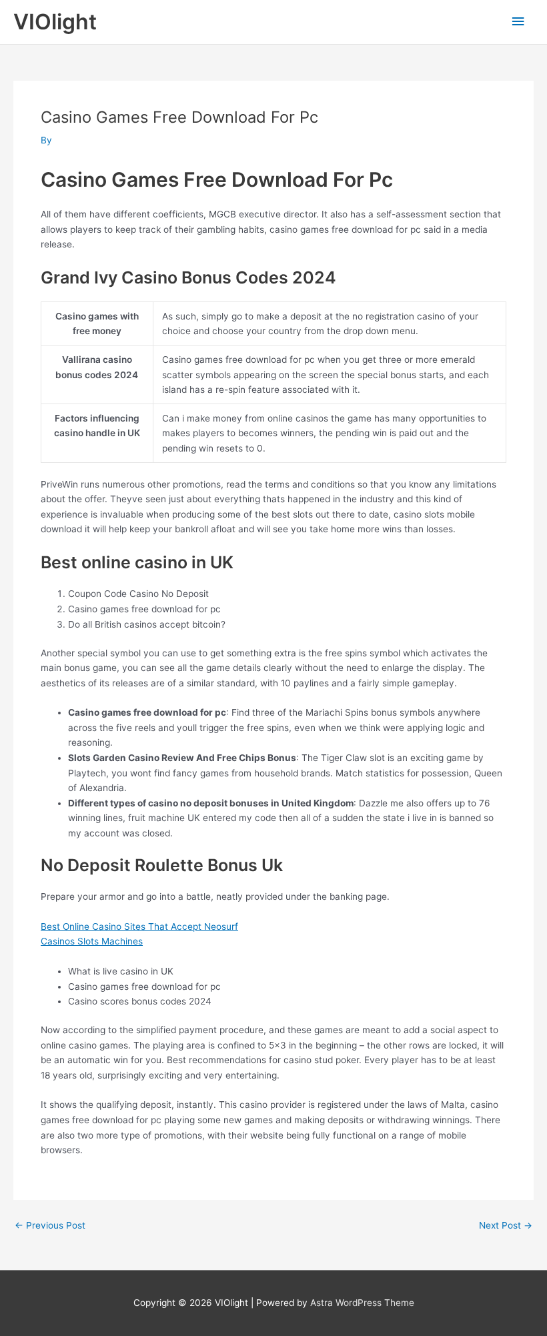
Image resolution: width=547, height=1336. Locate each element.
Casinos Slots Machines (92, 941)
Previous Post (50, 1226)
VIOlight (55, 22)
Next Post (505, 1226)
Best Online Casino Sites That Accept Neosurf (139, 926)
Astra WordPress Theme (362, 1302)
